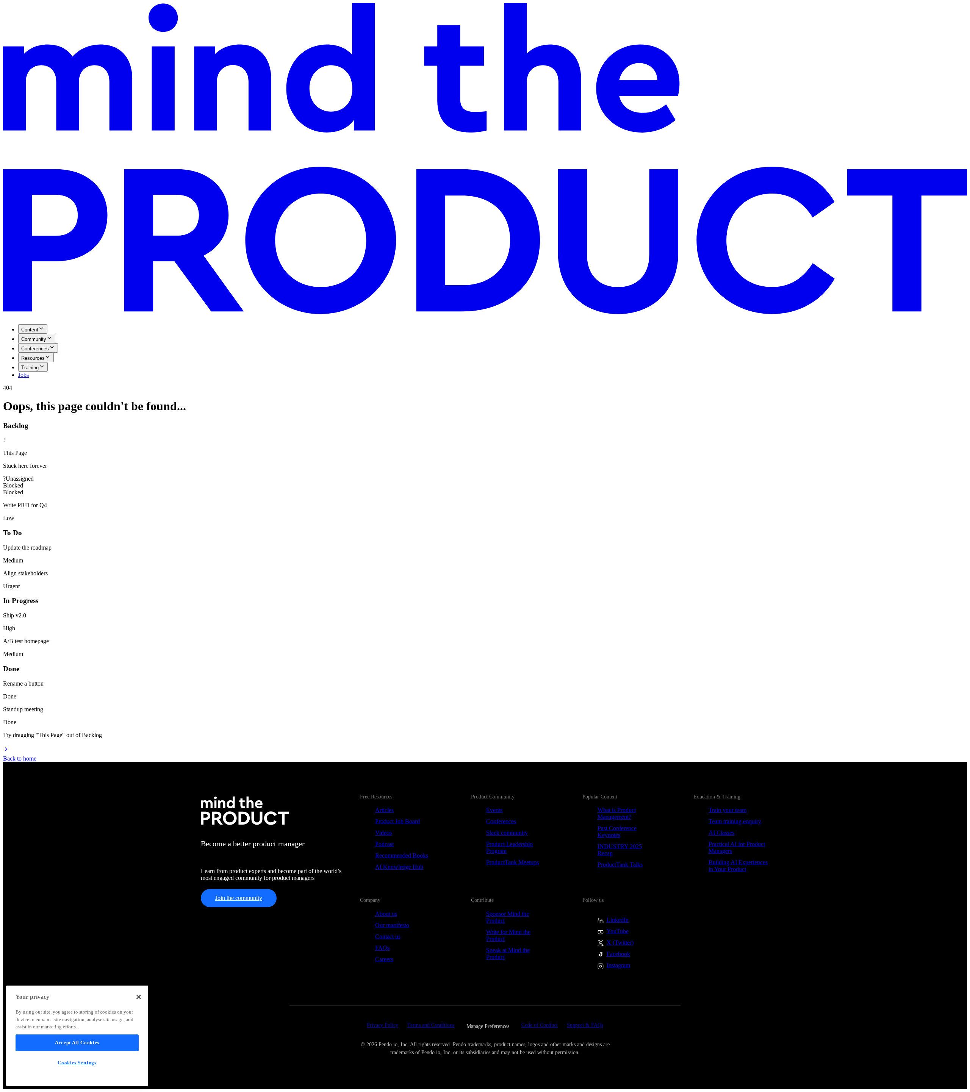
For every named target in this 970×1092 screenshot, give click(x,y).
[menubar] (485, 351)
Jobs (23, 375)
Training (30, 367)
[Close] (138, 997)
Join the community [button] (238, 898)
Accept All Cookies (77, 1042)
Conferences (35, 349)
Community (33, 339)
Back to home (19, 758)
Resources (33, 358)
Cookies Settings (77, 1062)
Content (29, 330)
